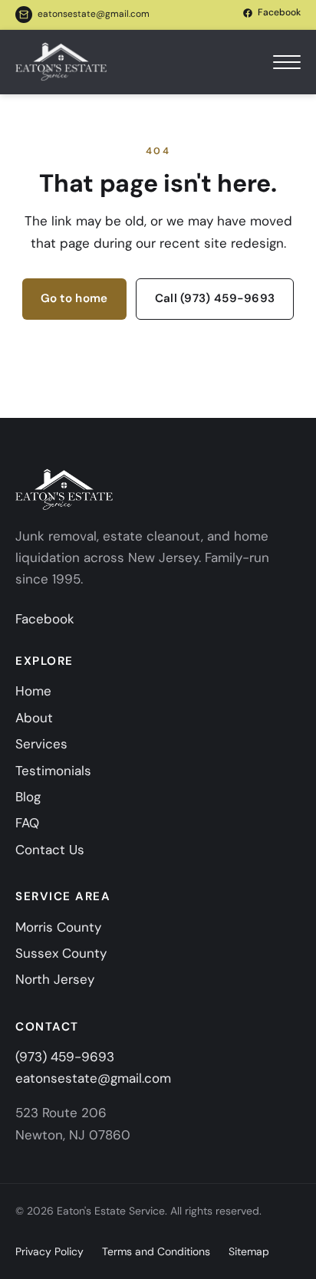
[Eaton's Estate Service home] (61, 62)
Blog (28, 796)
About (34, 717)
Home (33, 690)
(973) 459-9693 (64, 1056)
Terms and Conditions (156, 1251)
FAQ (27, 822)
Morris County (58, 927)
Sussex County (61, 953)
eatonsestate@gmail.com (94, 14)
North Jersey (54, 979)
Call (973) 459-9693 (215, 298)
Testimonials (53, 770)
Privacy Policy (49, 1251)
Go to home (74, 298)
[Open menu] (287, 62)
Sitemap (249, 1251)
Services (41, 743)
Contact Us (49, 849)
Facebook (44, 618)
